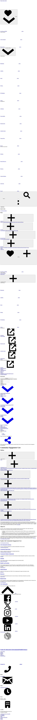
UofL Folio (10, 183)
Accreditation (2, 715)
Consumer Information (3, 717)
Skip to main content (3, 0)
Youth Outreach (3, 569)
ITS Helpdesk (10, 93)
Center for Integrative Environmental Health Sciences (13, 649)
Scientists (2, 558)
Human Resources (11, 161)
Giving (1, 654)
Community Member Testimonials (7, 553)
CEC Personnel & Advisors (5, 544)
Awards (1, 652)
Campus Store (10, 138)
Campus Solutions (11, 176)
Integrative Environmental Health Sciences (7, 378)
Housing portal (10, 123)
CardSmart (10, 108)
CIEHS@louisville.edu (3, 687)
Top (15, 593)
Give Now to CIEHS (11, 31)
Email (9, 78)
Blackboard (10, 63)
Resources (2, 573)
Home (3, 433)
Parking (9, 85)
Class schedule (10, 116)
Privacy (1, 718)
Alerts (1, 716)
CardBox (10, 297)
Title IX (1, 719)
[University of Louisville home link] (18, 647)
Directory (10, 168)
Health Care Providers (4, 563)
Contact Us (2, 655)
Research (3, 434)
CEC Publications (3, 584)
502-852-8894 (2, 676)
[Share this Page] (7, 440)
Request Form (3, 578)
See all (9, 145)
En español (18, 524)
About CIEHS (2, 651)
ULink (9, 100)
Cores (1, 436)
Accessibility (2, 714)
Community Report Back (5, 549)
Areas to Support (11, 39)
